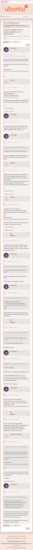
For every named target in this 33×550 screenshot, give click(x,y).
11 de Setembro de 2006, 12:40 (10, 54)
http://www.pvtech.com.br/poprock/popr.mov (16, 219)
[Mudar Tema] (9, 1)
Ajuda (7, 538)
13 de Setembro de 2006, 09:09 (13, 419)
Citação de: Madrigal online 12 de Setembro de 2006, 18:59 (17, 332)
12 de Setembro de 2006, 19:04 (13, 327)
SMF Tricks (23, 541)
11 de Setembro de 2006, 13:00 (13, 121)
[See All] (4, 23)
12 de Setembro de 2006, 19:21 (13, 358)
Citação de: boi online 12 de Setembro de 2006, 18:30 (16, 266)
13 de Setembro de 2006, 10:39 (13, 491)
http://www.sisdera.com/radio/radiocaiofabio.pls (16, 464)
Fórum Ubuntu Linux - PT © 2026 (16, 536)
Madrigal (14, 48)
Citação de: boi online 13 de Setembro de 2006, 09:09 (16, 496)
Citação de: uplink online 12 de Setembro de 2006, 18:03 (16, 297)
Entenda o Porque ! (9, 111)
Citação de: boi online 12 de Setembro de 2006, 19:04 (16, 363)
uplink (13, 80)
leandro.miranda (16, 434)
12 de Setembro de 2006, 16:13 (13, 170)
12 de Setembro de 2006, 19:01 (13, 292)
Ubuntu (30, 543)
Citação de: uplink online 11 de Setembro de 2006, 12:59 (16, 147)
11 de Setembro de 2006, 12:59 (13, 87)
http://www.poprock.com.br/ (11, 97)
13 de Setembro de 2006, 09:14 (13, 441)
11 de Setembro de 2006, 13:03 (13, 142)
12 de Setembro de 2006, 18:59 (13, 261)
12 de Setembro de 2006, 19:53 (13, 395)
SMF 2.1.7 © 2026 (12, 547)
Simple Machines (21, 547)
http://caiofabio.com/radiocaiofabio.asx (14, 401)
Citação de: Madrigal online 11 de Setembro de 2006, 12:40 (17, 446)
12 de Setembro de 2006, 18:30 (13, 240)
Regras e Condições (14, 538)
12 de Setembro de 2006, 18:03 (13, 204)
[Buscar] (22, 16)
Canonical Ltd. (17, 545)
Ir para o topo (6, 525)
